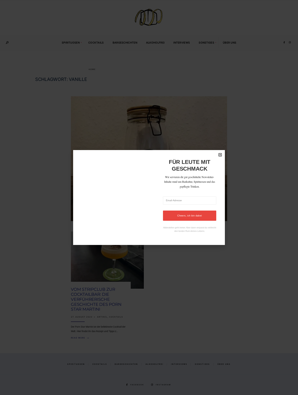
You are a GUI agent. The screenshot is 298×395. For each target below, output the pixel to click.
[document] (149, 197)
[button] (220, 155)
